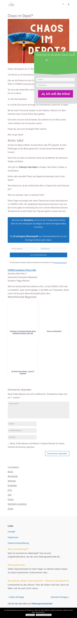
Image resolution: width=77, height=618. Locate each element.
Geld (9, 494)
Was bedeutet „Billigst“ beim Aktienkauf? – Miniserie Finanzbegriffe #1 (38, 580)
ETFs (10, 490)
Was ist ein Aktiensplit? (18, 549)
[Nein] (74, 613)
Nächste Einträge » (60, 597)
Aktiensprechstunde (16, 564)
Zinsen (10, 508)
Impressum (13, 537)
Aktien (10, 471)
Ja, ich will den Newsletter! (38, 255)
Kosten (11, 499)
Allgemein (12, 480)
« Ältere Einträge (16, 597)
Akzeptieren (30, 615)
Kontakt (11, 531)
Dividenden (12, 485)
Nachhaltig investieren (17, 503)
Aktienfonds (13, 476)
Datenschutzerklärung (18, 543)
